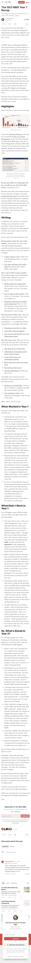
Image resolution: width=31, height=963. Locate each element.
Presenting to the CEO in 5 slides (15, 328)
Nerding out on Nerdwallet (13, 385)
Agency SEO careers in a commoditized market (12, 358)
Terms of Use (23, 819)
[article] (15, 892)
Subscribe (21, 2)
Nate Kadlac (8, 861)
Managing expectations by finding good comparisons (15, 302)
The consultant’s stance (12, 393)
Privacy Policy (20, 952)
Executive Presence (15, 134)
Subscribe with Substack (16, 945)
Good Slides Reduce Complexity (8, 902)
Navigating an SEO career (13, 368)
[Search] (28, 883)
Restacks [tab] (12, 846)
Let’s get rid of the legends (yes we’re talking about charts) (16, 335)
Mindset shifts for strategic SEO (15, 284)
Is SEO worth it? (9, 257)
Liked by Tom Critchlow (12, 863)
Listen (27, 19)
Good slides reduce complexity (14, 331)
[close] (26, 915)
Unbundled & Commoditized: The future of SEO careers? (15, 353)
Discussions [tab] (14, 883)
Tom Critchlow (9, 18)
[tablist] (8, 846)
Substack (7, 959)
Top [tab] (3, 883)
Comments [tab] (5, 846)
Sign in (27, 2)
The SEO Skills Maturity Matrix (9, 888)
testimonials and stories (9, 196)
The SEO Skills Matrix (11, 371)
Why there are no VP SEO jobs (14, 349)
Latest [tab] (7, 883)
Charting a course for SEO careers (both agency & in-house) (10, 892)
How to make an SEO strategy (14, 294)
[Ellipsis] (29, 861)
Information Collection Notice (18, 821)
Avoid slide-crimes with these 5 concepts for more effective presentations (10, 906)
